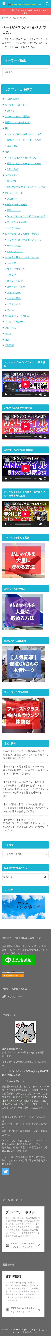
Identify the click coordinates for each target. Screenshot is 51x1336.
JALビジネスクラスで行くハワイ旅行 (26, 216)
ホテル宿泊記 (14, 245)
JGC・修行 (12, 146)
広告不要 (9, 345)
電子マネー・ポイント (16, 105)
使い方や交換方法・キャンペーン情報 (26, 187)
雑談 (7, 339)
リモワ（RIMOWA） (15, 322)
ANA (7, 152)
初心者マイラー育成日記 (17, 316)
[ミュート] (40, 394)
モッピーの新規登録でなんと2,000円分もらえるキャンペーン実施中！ (26, 11)
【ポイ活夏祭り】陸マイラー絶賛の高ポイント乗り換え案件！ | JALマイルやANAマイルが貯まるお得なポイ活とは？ (24, 808)
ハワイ (8, 333)
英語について (14, 210)
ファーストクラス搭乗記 (17, 116)
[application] (25, 384)
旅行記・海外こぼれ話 (16, 204)
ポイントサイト (13, 175)
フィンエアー (14, 292)
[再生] (6, 394)
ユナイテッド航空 (16, 286)
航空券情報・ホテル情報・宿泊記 (22, 234)
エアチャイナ (14, 304)
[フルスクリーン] (45, 394)
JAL (7, 128)
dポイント (12, 110)
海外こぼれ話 (14, 228)
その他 (10, 310)
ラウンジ (11, 275)
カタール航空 (14, 298)
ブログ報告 (10, 327)
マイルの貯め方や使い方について (24, 134)
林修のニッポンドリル (15, 1080)
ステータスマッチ (16, 269)
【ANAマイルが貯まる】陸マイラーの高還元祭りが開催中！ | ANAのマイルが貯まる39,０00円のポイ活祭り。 (24, 770)
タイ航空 (11, 263)
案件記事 (11, 181)
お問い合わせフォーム (13, 996)
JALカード (12, 198)
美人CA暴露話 (12, 99)
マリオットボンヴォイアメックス (24, 239)
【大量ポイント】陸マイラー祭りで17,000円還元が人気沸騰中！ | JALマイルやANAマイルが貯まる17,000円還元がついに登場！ (24, 825)
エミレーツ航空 (15, 281)
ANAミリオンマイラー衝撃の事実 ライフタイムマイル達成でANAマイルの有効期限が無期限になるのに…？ (24, 754)
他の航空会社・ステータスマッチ (22, 257)
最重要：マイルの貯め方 (17, 122)
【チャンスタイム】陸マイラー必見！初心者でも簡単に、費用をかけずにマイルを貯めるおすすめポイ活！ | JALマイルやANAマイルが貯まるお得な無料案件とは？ (24, 789)
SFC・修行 (12, 169)
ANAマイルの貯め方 (21, 1100)
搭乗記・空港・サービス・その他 (24, 140)
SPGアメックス (15, 251)
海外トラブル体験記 (17, 222)
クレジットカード (14, 193)
